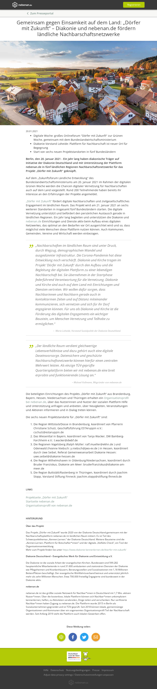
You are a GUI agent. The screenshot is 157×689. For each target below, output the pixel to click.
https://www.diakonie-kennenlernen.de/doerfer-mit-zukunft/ (94, 549)
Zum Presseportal (41, 13)
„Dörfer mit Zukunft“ (39, 201)
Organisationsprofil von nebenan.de (49, 505)
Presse (96, 670)
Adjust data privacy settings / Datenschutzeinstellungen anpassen (79, 674)
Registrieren (133, 4)
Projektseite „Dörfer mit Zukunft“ (47, 497)
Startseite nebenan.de (40, 501)
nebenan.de (33, 221)
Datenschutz (57, 670)
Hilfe (45, 670)
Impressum (108, 670)
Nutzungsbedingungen (78, 670)
